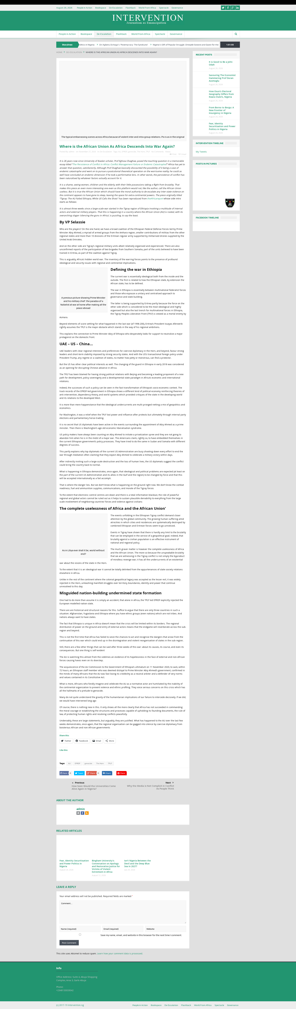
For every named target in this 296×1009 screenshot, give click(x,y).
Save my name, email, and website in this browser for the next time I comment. (141, 935)
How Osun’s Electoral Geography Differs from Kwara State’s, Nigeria (221, 94)
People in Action (84, 7)
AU (119, 151)
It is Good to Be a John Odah (220, 63)
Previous (79, 782)
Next (168, 782)
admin (71, 151)
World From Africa (147, 7)
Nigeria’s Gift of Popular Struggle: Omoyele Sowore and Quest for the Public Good (169, 44)
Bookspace (100, 7)
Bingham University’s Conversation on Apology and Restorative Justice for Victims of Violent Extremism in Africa (106, 866)
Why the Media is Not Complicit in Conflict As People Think (150, 787)
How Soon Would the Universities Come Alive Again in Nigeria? (94, 787)
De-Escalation (116, 7)
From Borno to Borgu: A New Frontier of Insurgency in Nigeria (221, 110)
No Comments (157, 151)
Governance (177, 7)
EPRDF (124, 151)
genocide (132, 151)
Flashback (131, 7)
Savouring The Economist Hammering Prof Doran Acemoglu (222, 78)
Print (174, 154)
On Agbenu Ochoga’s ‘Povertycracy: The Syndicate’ (101, 44)
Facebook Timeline (207, 217)
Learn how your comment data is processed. (120, 953)
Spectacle (164, 7)
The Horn (141, 151)
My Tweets (201, 151)
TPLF (148, 151)
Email (183, 154)
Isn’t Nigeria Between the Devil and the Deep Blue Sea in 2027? (137, 863)
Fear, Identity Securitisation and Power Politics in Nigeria (74, 863)
